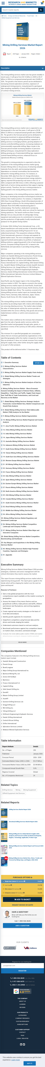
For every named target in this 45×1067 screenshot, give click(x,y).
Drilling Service (7, 790)
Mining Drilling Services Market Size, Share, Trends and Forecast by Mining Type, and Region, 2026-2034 (25, 859)
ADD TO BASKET (22, 899)
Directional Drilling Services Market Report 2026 (23, 821)
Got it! (29, 1063)
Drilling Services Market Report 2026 (20, 809)
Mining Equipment (29, 790)
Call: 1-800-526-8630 (23, 921)
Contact (22, 1032)
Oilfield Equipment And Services (13, 793)
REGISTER (22, 971)
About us (22, 1001)
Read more (22, 642)
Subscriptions (22, 1024)
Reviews (22, 1007)
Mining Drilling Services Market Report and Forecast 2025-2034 (26, 847)
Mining (18, 790)
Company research (22, 1018)
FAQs (22, 1035)
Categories (22, 1015)
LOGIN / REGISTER (22, 1038)
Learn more (15, 1060)
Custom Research (22, 1021)
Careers (22, 1004)
